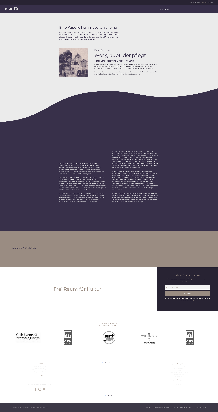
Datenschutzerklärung (187, 300)
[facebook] (35, 389)
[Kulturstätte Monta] (11, 8)
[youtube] (44, 389)
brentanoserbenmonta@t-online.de (39, 384)
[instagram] (39, 389)
